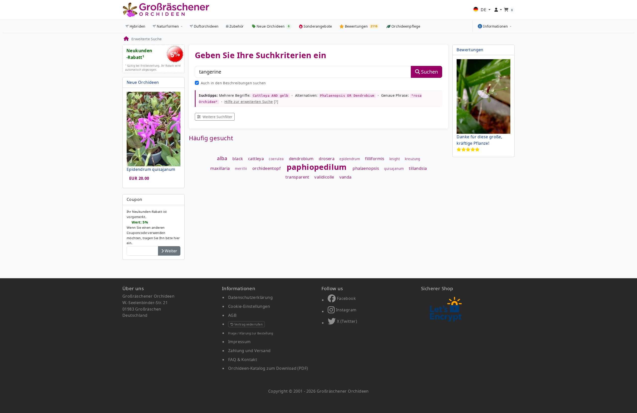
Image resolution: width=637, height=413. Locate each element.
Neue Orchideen (143, 82)
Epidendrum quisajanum (151, 169)
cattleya (256, 159)
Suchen (429, 71)
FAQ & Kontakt (242, 359)
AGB (232, 315)
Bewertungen (470, 49)
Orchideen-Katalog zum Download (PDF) (268, 368)
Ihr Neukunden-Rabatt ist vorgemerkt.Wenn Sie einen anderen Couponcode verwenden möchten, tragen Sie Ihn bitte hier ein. (153, 227)
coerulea (276, 159)
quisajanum (394, 168)
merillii (241, 168)
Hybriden (137, 26)
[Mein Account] (498, 10)
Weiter (170, 251)
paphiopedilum (317, 167)
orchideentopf (266, 168)
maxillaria (220, 168)
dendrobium (301, 159)
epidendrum (349, 159)
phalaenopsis (366, 168)
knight (394, 159)
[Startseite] (125, 38)
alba (222, 158)
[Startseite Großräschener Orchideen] (166, 10)
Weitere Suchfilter (217, 116)
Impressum (239, 341)
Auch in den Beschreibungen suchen (233, 83)
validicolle (324, 177)
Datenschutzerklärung (250, 297)
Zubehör (236, 26)
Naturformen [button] (168, 26)
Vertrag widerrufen (248, 324)
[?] (251, 101)
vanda (345, 177)
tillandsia (418, 168)
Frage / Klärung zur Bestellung (250, 333)
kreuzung (412, 159)
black (237, 159)
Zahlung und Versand (249, 350)
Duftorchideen (206, 26)
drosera (326, 159)
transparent (297, 177)
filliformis (374, 159)
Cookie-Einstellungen (249, 306)
